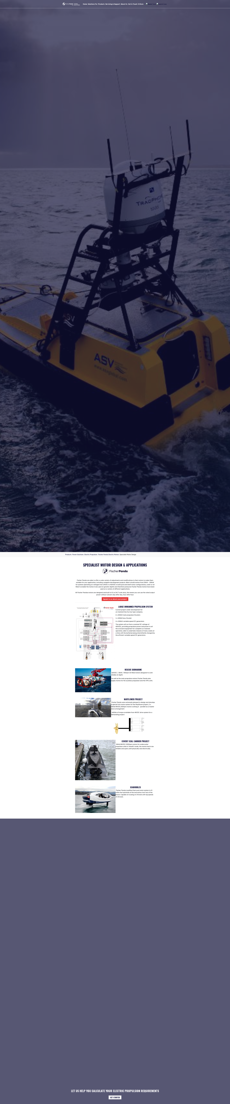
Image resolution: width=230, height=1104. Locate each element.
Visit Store (115, 306)
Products (101, 4)
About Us (124, 4)
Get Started (115, 1097)
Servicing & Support (112, 4)
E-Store (140, 4)
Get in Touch (132, 4)
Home (85, 4)
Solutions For (92, 4)
